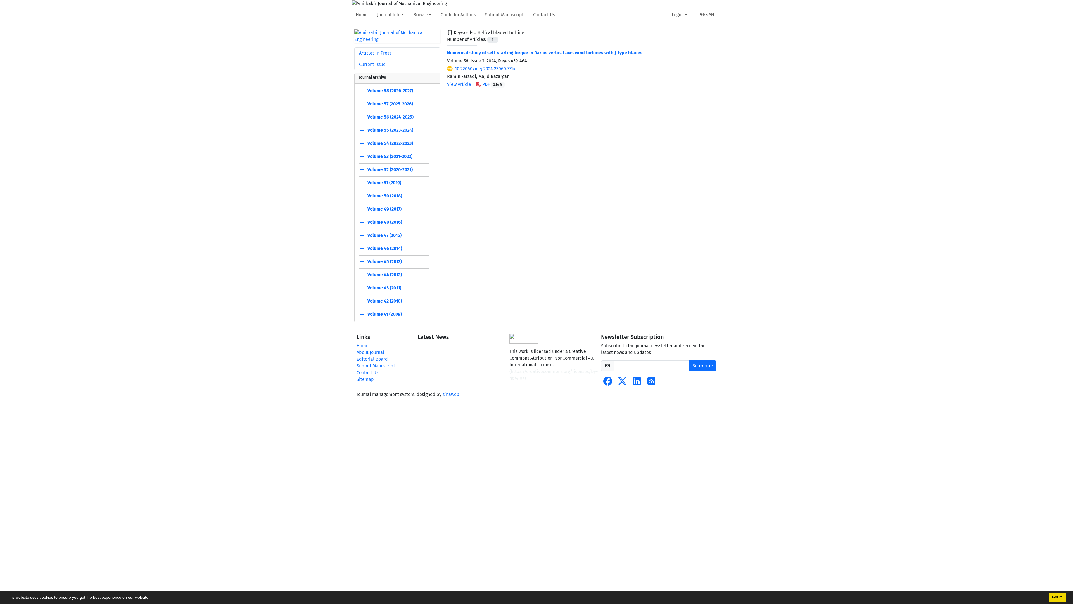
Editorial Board (372, 359)
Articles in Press (375, 53)
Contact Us (544, 14)
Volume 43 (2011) (384, 288)
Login (678, 14)
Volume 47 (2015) (384, 235)
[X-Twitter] (622, 383)
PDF (491, 84)
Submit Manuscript (504, 14)
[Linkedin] (637, 383)
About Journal (370, 352)
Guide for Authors (458, 14)
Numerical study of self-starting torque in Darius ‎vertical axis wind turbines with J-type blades (544, 52)
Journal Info (388, 14)
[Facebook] (607, 383)
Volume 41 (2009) (384, 314)
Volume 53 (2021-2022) (389, 156)
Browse (420, 14)
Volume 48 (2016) (384, 222)
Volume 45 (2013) (384, 261)
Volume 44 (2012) (384, 274)
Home (362, 14)
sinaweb (451, 394)
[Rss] (651, 383)
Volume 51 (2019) (384, 182)
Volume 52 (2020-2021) (390, 169)
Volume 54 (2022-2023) (390, 143)
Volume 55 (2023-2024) (390, 130)
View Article (459, 84)
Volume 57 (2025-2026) (390, 104)
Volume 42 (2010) (384, 301)
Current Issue (372, 64)
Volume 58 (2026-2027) (390, 90)
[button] (151, 598)
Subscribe (702, 365)
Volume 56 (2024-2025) (390, 117)
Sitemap (365, 379)
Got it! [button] (1057, 597)
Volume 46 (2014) (384, 248)
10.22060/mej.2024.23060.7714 (485, 68)
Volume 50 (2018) (384, 196)
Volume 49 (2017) (384, 209)
